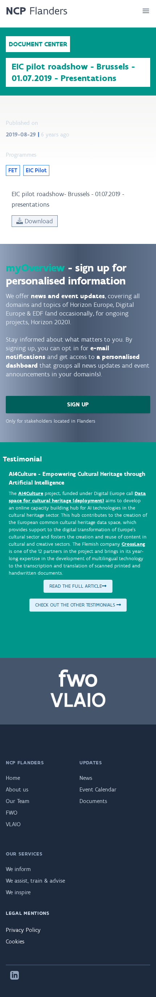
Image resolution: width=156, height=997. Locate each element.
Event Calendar (97, 789)
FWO (11, 812)
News (85, 777)
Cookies (15, 941)
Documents (93, 801)
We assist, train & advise (35, 880)
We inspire (18, 892)
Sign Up (78, 404)
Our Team (17, 801)
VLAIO (13, 824)
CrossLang (133, 544)
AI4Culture (30, 493)
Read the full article (75, 586)
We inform (18, 869)
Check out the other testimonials (75, 605)
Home (13, 777)
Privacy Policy (23, 929)
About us (17, 789)
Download (38, 221)
